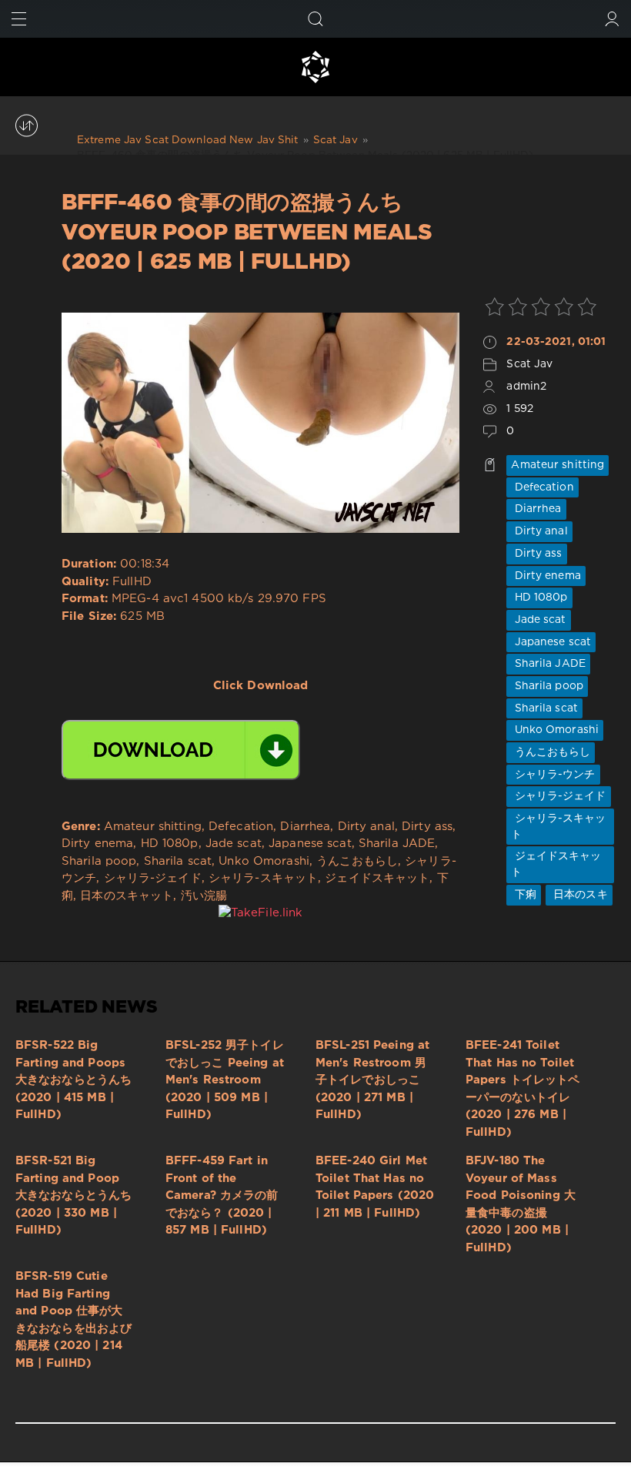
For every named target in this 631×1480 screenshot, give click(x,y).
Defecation (542, 487)
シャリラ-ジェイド (558, 796)
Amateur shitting (557, 465)
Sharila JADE (548, 663)
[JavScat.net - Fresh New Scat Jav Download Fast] (315, 67)
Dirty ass (536, 553)
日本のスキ (579, 894)
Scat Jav (529, 364)
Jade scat (538, 619)
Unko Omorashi (555, 730)
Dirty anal (539, 531)
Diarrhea (536, 509)
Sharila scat (544, 708)
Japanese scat (551, 642)
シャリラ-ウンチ (553, 774)
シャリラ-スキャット (558, 826)
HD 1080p (539, 597)
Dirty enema (545, 576)
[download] (181, 750)
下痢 (523, 894)
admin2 (526, 386)
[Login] (612, 19)
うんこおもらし (550, 752)
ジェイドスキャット (556, 864)
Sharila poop (547, 686)
